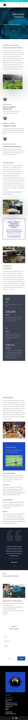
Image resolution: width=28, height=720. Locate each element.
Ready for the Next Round (12, 601)
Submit (21, 658)
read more (5, 614)
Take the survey (14, 236)
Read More (14, 562)
